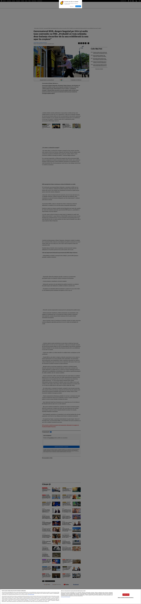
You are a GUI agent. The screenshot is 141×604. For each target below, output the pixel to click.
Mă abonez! (78, 6)
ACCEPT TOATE (126, 594)
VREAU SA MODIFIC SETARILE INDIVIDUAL (126, 597)
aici (27, 599)
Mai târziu (71, 6)
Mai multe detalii (31, 594)
